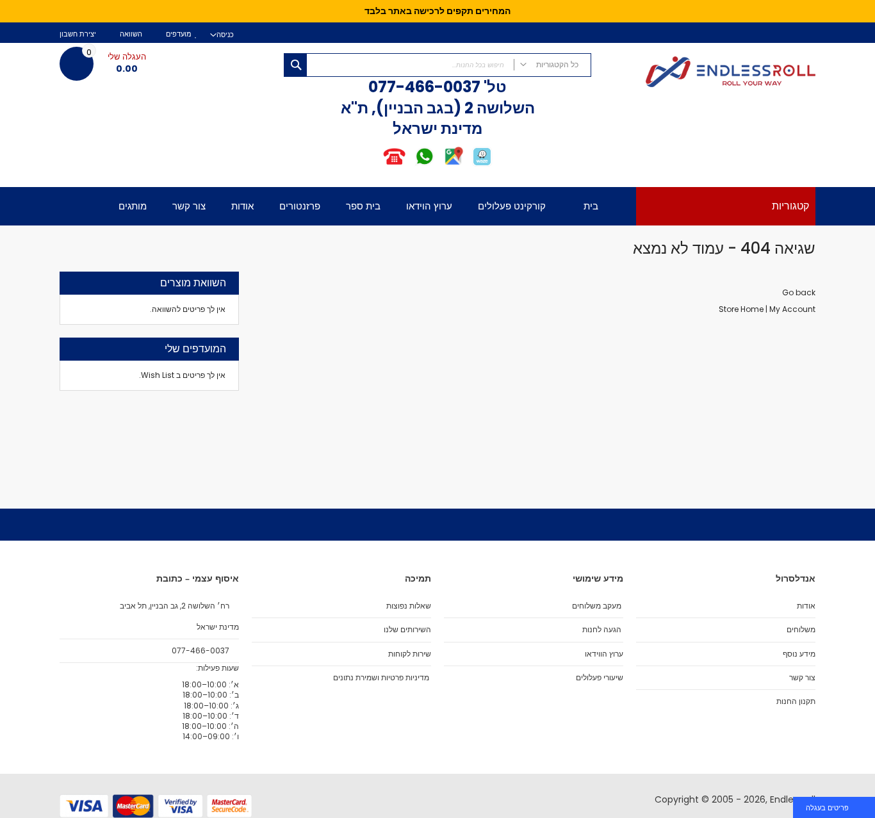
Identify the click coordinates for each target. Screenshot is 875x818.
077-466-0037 (424, 86)
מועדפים (179, 34)
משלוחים (801, 630)
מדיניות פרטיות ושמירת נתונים (381, 678)
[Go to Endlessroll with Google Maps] (453, 164)
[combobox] (437, 65)
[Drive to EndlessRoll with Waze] (482, 164)
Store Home (741, 309)
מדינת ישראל (217, 627)
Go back (798, 292)
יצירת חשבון (78, 34)
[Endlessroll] (709, 73)
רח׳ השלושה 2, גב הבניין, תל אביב (175, 606)
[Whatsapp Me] (424, 164)
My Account (792, 309)
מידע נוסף (799, 654)
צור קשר (802, 678)
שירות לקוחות (409, 654)
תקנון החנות (795, 701)
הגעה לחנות (601, 630)
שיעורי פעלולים (599, 678)
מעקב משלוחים (596, 606)
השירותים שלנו (407, 630)
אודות (806, 606)
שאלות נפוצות (408, 606)
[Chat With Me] (409, 164)
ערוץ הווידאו (604, 654)
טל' (493, 86)
